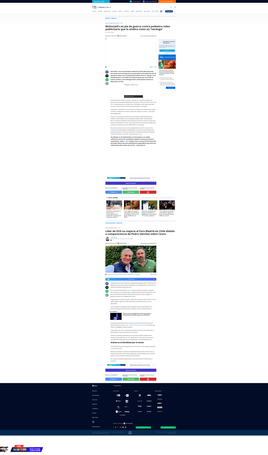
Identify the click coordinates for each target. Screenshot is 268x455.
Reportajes (95, 417)
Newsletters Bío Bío (136, 1)
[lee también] (116, 316)
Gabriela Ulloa (110, 32)
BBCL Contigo (147, 11)
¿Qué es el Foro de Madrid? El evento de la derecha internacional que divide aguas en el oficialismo (137, 314)
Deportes (120, 11)
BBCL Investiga (139, 11)
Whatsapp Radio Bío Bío (169, 427)
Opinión (132, 11)
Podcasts (94, 11)
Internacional (107, 11)
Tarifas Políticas (96, 426)
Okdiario (129, 290)
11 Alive (126, 141)
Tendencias (126, 11)
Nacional (100, 11)
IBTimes (139, 134)
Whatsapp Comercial (144, 427)
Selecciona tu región (99, 1)
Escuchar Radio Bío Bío (167, 1)
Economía (114, 11)
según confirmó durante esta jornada (135, 325)
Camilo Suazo (113, 237)
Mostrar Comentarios (131, 183)
